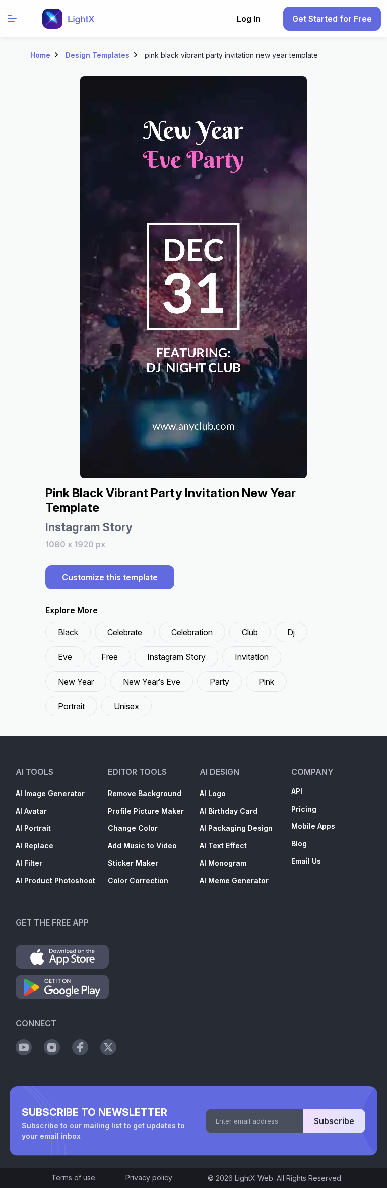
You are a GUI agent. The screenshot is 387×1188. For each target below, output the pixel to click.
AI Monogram (223, 863)
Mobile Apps (313, 826)
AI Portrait (33, 828)
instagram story (176, 657)
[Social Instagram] (52, 1047)
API (296, 791)
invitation (252, 657)
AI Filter (29, 863)
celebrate (124, 632)
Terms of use (73, 1177)
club (250, 632)
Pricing (303, 809)
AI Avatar (31, 811)
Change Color (133, 828)
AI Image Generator (50, 793)
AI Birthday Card (228, 811)
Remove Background (144, 793)
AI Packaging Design (236, 828)
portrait (71, 706)
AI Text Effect (223, 845)
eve (65, 657)
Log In (249, 19)
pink (266, 682)
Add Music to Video (142, 845)
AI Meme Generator (234, 880)
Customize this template (110, 577)
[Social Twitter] (108, 1047)
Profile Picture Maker (146, 811)
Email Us (306, 860)
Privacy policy (148, 1177)
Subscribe (334, 1121)
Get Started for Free (332, 19)
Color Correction (138, 880)
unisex (126, 706)
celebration (192, 632)
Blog (299, 843)
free (109, 657)
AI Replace (34, 845)
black (68, 632)
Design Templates (98, 55)
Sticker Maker (133, 863)
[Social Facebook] (80, 1047)
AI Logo (213, 793)
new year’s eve (151, 682)
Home (40, 55)
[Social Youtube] (24, 1047)
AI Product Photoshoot (55, 880)
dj (291, 632)
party (219, 682)
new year (76, 682)
